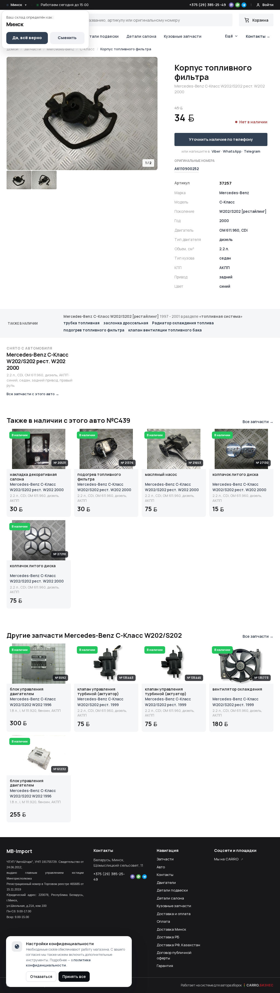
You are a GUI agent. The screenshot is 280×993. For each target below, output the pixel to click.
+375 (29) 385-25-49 (207, 4)
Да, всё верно (27, 37)
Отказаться (41, 976)
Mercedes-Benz (60, 48)
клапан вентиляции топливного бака (165, 330)
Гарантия (165, 965)
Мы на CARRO (226, 859)
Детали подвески (101, 36)
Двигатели (166, 882)
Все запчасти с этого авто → (33, 393)
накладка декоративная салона (33, 477)
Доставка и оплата (174, 913)
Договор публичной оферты (174, 955)
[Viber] (231, 4)
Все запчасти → (258, 421)
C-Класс (87, 48)
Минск (19, 4)
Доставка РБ (168, 936)
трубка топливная (81, 323)
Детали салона (141, 36)
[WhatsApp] (237, 4)
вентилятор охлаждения (237, 689)
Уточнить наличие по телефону (221, 139)
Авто (161, 866)
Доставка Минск (171, 929)
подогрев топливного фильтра (93, 330)
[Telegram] (243, 4)
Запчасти (32, 48)
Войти (267, 4)
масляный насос (161, 474)
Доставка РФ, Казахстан (178, 944)
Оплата (163, 921)
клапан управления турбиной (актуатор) (98, 691)
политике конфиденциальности (58, 962)
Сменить (67, 37)
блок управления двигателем (26, 691)
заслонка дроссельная (125, 323)
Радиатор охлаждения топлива (183, 323)
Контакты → (258, 36)
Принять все (74, 976)
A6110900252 (186, 168)
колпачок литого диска (235, 474)
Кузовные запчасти (183, 36)
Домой (12, 48)
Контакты (165, 874)
